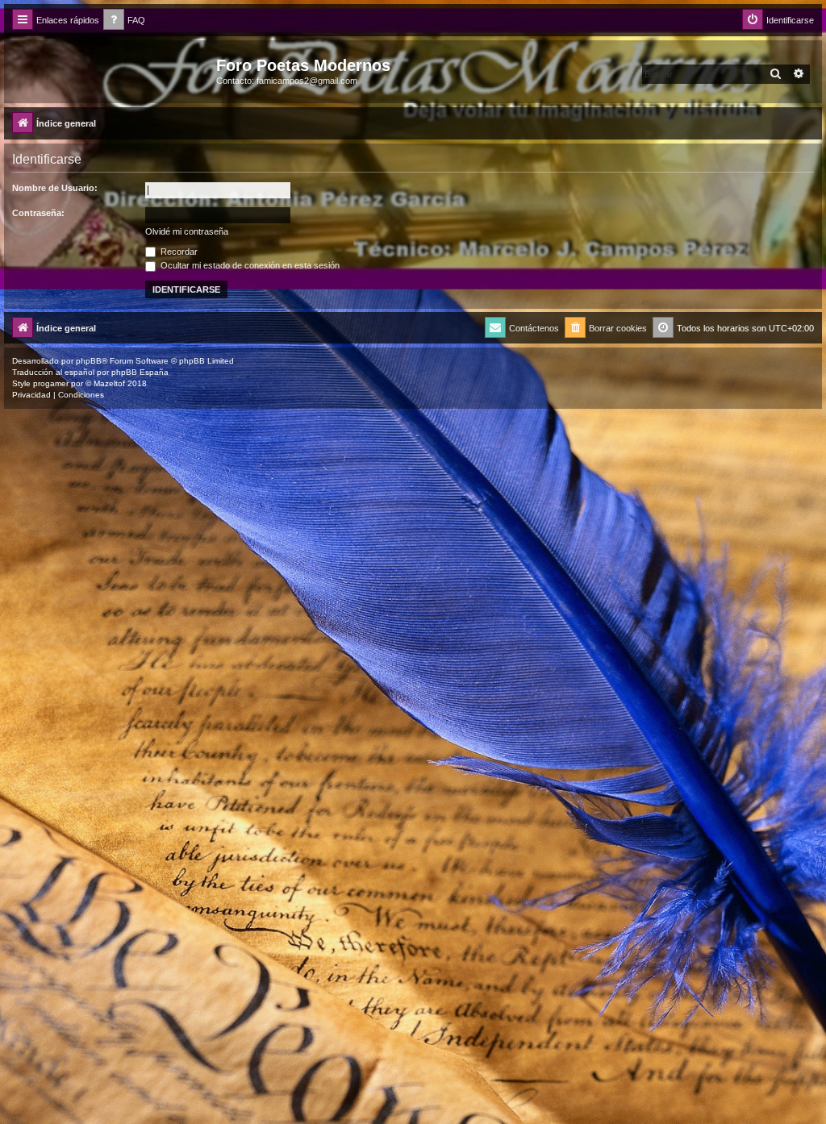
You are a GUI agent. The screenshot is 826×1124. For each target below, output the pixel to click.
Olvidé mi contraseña (186, 231)
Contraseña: (38, 213)
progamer (51, 383)
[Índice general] (112, 70)
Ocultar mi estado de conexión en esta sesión (249, 265)
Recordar (178, 251)
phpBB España (140, 372)
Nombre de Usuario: (55, 188)
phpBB (89, 360)
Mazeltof (109, 383)
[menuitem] (124, 20)
